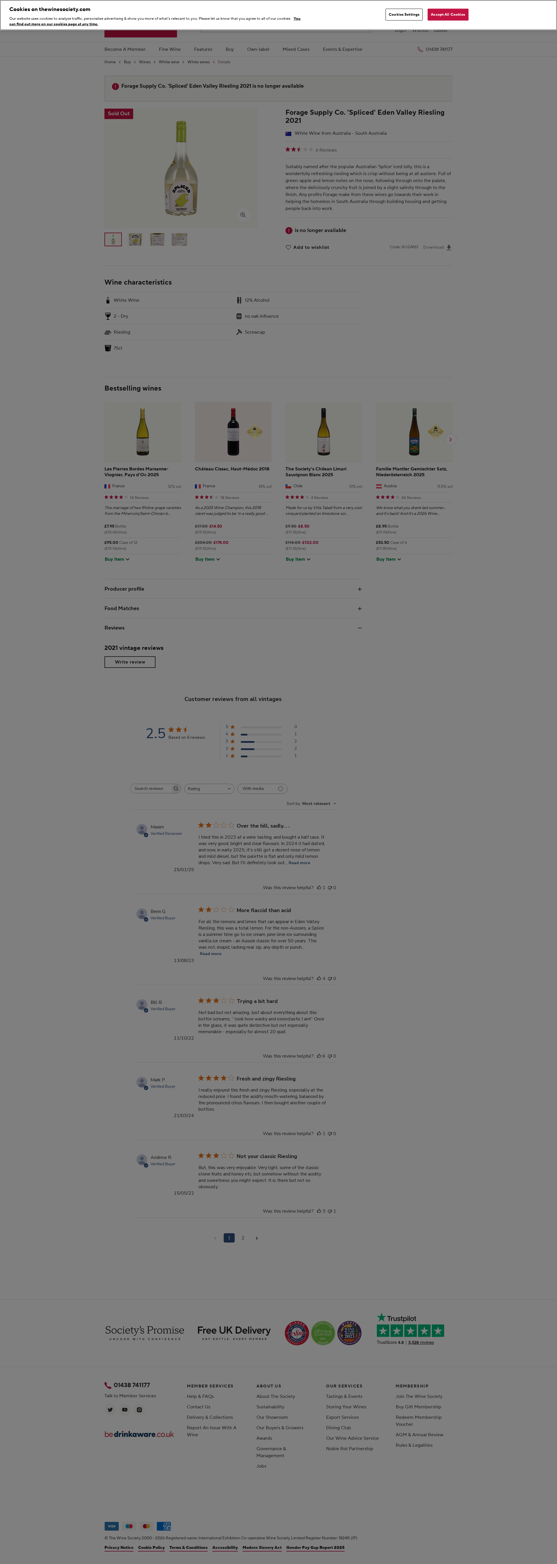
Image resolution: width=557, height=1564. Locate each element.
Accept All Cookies (448, 14)
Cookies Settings (404, 14)
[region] (278, 15)
